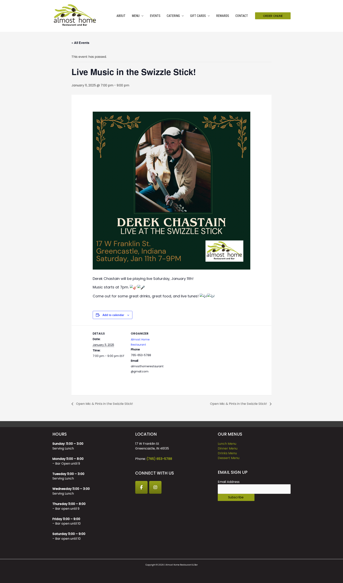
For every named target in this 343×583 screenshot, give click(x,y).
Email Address (229, 482)
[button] (273, 15)
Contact (241, 16)
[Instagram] (155, 487)
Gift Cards (198, 16)
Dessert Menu (228, 458)
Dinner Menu (227, 448)
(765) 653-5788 (159, 458)
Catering (173, 16)
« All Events (80, 42)
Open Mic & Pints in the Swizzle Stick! (104, 403)
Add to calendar (113, 315)
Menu (136, 16)
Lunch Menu (227, 443)
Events (155, 16)
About (121, 16)
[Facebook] (141, 487)
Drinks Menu (227, 453)
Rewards (222, 16)
